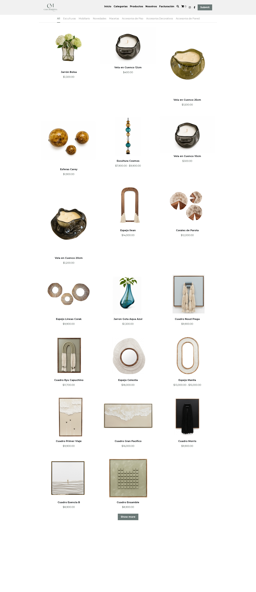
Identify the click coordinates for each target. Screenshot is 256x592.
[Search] (178, 6)
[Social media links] (190, 7)
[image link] (50, 7)
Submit (204, 7)
